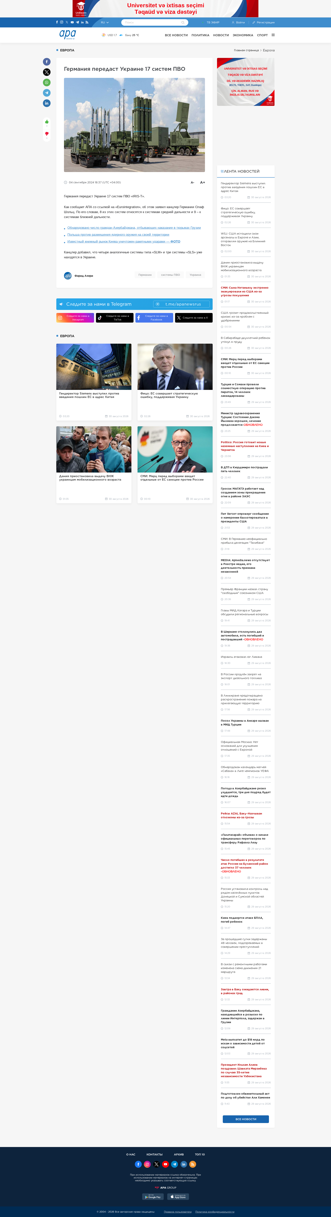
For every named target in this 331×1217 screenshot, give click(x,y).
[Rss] (87, 22)
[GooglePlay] (153, 1197)
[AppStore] (178, 1197)
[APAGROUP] (165, 1188)
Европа (269, 50)
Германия (145, 274)
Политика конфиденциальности (214, 1211)
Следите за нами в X (195, 317)
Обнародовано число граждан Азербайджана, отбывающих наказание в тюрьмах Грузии (134, 228)
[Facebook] (57, 22)
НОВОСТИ (221, 35)
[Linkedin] (82, 22)
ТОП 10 (200, 1154)
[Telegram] (77, 22)
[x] (156, 1164)
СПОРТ (262, 35)
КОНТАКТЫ (155, 1154)
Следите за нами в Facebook (156, 318)
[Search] (183, 23)
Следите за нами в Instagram (78, 318)
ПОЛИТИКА (200, 35)
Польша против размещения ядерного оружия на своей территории (118, 234)
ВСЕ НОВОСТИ (176, 35)
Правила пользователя (178, 1211)
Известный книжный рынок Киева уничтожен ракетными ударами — (123, 241)
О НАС (130, 1154)
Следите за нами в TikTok (117, 318)
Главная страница (246, 50)
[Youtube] (72, 22)
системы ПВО (170, 274)
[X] (66, 22)
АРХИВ (179, 1154)
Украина (195, 274)
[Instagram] (61, 22)
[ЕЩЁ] (271, 35)
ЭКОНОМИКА (243, 35)
